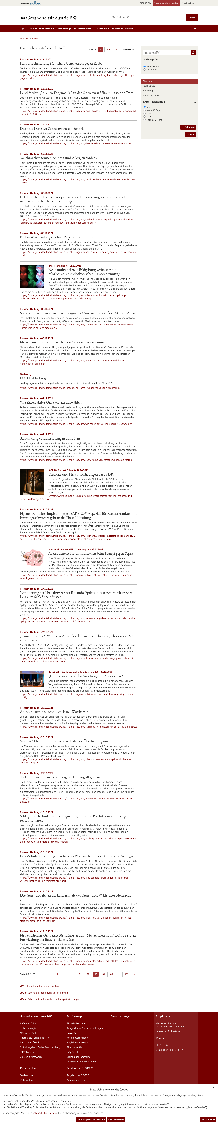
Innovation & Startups (168, 1031)
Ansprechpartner (76, 1080)
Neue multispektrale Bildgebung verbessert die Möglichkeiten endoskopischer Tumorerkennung (84, 272)
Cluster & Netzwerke (31, 1056)
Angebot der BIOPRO (78, 1075)
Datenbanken (102, 28)
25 (101, 50)
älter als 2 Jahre (154, 119)
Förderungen (149, 90)
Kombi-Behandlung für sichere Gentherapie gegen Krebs (61, 64)
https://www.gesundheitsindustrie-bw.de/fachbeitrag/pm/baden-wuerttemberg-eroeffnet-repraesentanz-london (78, 253)
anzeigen (190, 134)
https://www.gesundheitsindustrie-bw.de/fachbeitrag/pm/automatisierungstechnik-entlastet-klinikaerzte (78, 726)
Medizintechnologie (77, 1042)
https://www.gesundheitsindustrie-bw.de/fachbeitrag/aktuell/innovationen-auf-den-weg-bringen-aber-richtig (77, 695)
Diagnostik (72, 1052)
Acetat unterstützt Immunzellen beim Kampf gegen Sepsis (91, 554)
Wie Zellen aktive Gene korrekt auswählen (51, 403)
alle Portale (152, 69)
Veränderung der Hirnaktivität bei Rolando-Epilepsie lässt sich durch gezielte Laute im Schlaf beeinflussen (76, 595)
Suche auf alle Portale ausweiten (41, 986)
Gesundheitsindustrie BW (166, 3)
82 (88, 974)
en (195, 28)
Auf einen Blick (28, 1023)
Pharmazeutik (74, 1047)
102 (126, 974)
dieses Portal (153, 66)
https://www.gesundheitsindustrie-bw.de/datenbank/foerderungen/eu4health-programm (70, 387)
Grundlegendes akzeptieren (91, 1119)
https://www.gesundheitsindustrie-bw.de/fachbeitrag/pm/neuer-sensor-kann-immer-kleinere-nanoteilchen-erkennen (72, 362)
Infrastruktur (27, 1052)
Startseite (24, 38)
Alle (148, 107)
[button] (194, 102)
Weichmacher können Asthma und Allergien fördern (58, 158)
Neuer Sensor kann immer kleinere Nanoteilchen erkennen (63, 343)
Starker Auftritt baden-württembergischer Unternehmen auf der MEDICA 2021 (78, 313)
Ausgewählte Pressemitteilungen (85, 1028)
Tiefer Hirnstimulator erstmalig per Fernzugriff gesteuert (61, 777)
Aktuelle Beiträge (76, 1023)
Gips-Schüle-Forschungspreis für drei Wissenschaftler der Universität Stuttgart (77, 856)
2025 (149, 116)
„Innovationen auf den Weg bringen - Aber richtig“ (85, 676)
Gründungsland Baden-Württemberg (40, 1047)
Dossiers (71, 1032)
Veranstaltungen (83, 28)
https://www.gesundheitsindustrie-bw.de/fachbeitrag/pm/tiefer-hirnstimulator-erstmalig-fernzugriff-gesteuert (76, 800)
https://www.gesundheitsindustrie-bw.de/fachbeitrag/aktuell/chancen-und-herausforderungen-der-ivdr (76, 497)
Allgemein (148, 81)
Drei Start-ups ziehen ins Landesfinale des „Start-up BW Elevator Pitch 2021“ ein (76, 898)
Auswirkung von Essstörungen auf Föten (50, 439)
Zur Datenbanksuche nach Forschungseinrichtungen (51, 999)
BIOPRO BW (145, 3)
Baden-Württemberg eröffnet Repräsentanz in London (60, 238)
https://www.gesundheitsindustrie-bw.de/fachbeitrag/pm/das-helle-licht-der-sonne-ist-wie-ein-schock (76, 143)
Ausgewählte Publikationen (82, 1061)
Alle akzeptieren (116, 1119)
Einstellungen (208, 1119)
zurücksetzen (188, 127)
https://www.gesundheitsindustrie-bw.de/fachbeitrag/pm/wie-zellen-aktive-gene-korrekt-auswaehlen (76, 423)
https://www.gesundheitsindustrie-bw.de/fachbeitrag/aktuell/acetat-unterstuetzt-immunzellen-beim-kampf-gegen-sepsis (76, 576)
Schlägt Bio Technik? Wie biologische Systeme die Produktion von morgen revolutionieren (74, 819)
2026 (149, 113)
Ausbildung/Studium (31, 1042)
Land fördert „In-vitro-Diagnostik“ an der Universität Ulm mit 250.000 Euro (77, 93)
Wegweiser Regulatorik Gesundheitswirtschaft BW (170, 1025)
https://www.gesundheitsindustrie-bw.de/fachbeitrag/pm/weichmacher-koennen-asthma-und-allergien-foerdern (77, 181)
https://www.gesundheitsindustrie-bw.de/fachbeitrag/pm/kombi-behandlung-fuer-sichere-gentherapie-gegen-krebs (77, 76)
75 (117, 50)
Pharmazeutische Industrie (34, 1037)
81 (80, 974)
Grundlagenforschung (79, 1056)
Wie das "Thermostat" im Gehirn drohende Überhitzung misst (65, 742)
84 (103, 974)
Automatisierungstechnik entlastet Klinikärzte (54, 712)
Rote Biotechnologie (78, 1037)
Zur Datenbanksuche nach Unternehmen (45, 992)
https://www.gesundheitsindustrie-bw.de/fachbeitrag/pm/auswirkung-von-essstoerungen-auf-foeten (76, 459)
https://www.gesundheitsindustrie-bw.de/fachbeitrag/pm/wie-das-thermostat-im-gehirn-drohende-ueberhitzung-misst (75, 761)
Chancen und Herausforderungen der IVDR (80, 475)
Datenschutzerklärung (44, 1113)
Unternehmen (27, 1080)
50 (109, 50)
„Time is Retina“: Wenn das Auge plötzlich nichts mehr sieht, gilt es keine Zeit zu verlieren (77, 638)
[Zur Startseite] (49, 17)
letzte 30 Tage (153, 110)
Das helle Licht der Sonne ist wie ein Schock (52, 129)
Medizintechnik (28, 1032)
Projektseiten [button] (188, 3)
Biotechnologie (28, 1028)
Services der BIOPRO (122, 28)
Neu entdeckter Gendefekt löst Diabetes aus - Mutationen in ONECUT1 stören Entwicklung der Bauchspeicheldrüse (78, 938)
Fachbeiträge (64, 28)
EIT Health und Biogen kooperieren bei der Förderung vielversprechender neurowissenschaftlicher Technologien (74, 200)
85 (111, 974)
